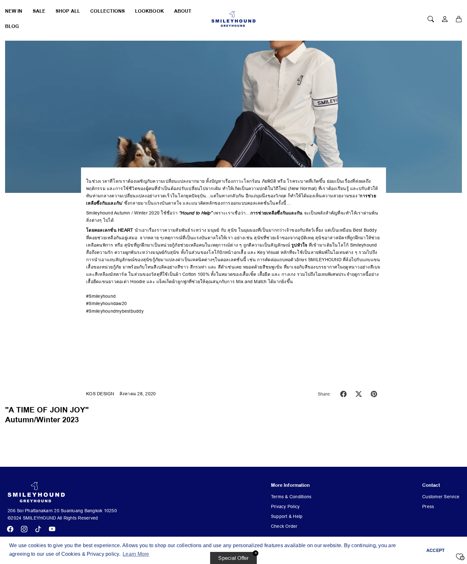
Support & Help (287, 516)
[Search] (431, 19)
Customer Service (440, 496)
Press (428, 506)
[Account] (445, 19)
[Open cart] (459, 19)
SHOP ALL (68, 11)
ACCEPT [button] (435, 550)
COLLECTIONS (107, 11)
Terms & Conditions (291, 496)
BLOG (12, 27)
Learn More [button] (136, 554)
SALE (39, 11)
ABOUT (183, 11)
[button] (343, 394)
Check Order (284, 526)
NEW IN (14, 11)
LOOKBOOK (149, 11)
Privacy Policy (285, 506)
